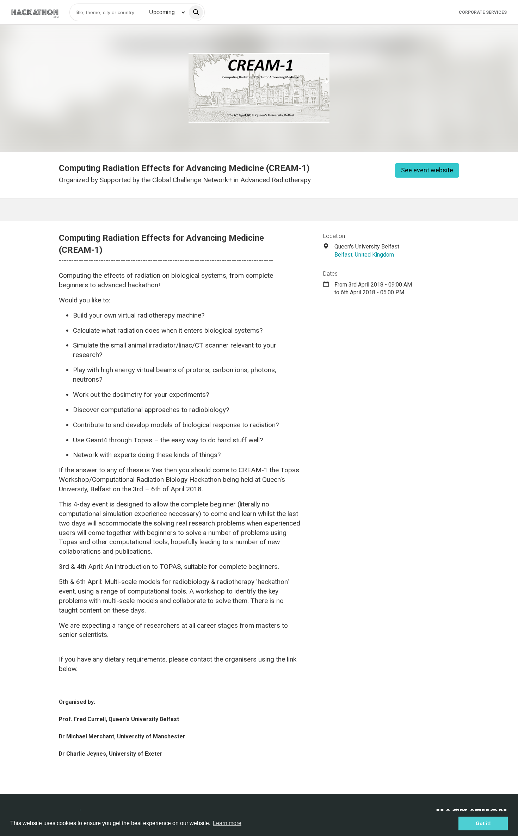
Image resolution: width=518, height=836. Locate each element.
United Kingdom (374, 254)
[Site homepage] (34, 12)
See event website (427, 170)
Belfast (343, 254)
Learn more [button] (227, 823)
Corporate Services (483, 12)
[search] (196, 12)
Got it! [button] (483, 823)
